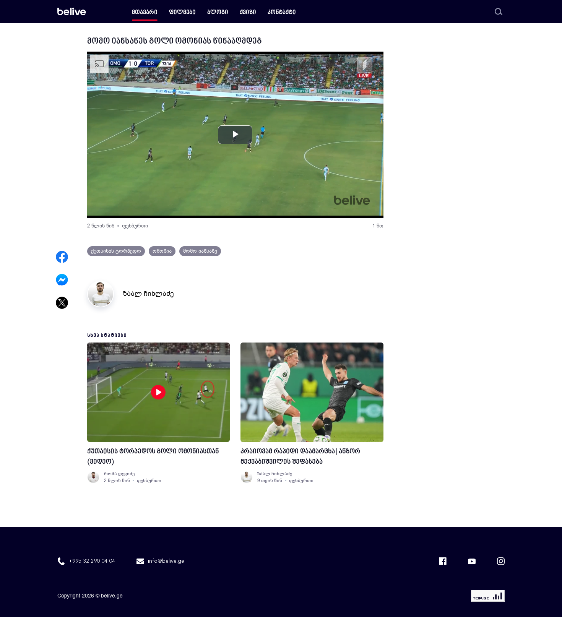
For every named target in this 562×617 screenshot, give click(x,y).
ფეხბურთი (135, 225)
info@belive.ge (166, 561)
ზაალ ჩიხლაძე (148, 293)
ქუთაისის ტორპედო (116, 251)
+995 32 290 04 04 (92, 561)
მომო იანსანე (200, 251)
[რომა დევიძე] (93, 477)
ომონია (162, 251)
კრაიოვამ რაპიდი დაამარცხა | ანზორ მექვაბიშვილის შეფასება (300, 457)
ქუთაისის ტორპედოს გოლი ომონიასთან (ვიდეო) (153, 457)
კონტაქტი (282, 13)
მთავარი (145, 13)
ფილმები (182, 13)
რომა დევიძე (119, 474)
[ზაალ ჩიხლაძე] (246, 477)
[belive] (71, 11)
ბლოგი (217, 13)
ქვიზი (248, 13)
